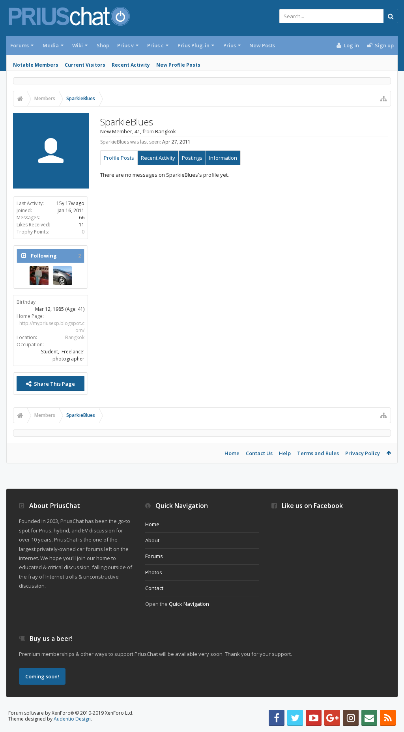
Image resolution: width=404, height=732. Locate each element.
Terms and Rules (318, 453)
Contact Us (259, 453)
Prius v (125, 45)
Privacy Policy (362, 453)
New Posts (262, 45)
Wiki (77, 45)
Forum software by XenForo (70, 713)
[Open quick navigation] (383, 98)
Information (223, 157)
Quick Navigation (189, 603)
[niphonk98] (62, 275)
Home (231, 453)
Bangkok (74, 337)
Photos (153, 572)
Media (51, 45)
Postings (192, 157)
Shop (103, 45)
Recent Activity (131, 65)
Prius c (155, 45)
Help (285, 453)
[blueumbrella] (39, 275)
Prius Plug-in (193, 45)
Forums (19, 45)
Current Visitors (85, 65)
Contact (154, 588)
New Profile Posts (178, 65)
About (152, 540)
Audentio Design (72, 718)
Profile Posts (119, 157)
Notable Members (35, 65)
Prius (229, 45)
